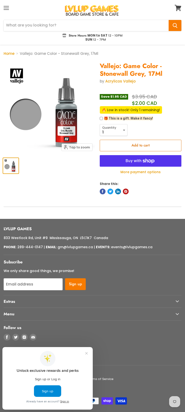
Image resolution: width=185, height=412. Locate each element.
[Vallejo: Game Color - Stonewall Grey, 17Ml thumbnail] (11, 165)
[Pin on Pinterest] (126, 191)
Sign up (75, 284)
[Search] (175, 25)
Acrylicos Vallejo (120, 81)
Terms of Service (100, 379)
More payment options (140, 172)
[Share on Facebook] (103, 191)
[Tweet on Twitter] (110, 191)
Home (9, 53)
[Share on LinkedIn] (118, 191)
